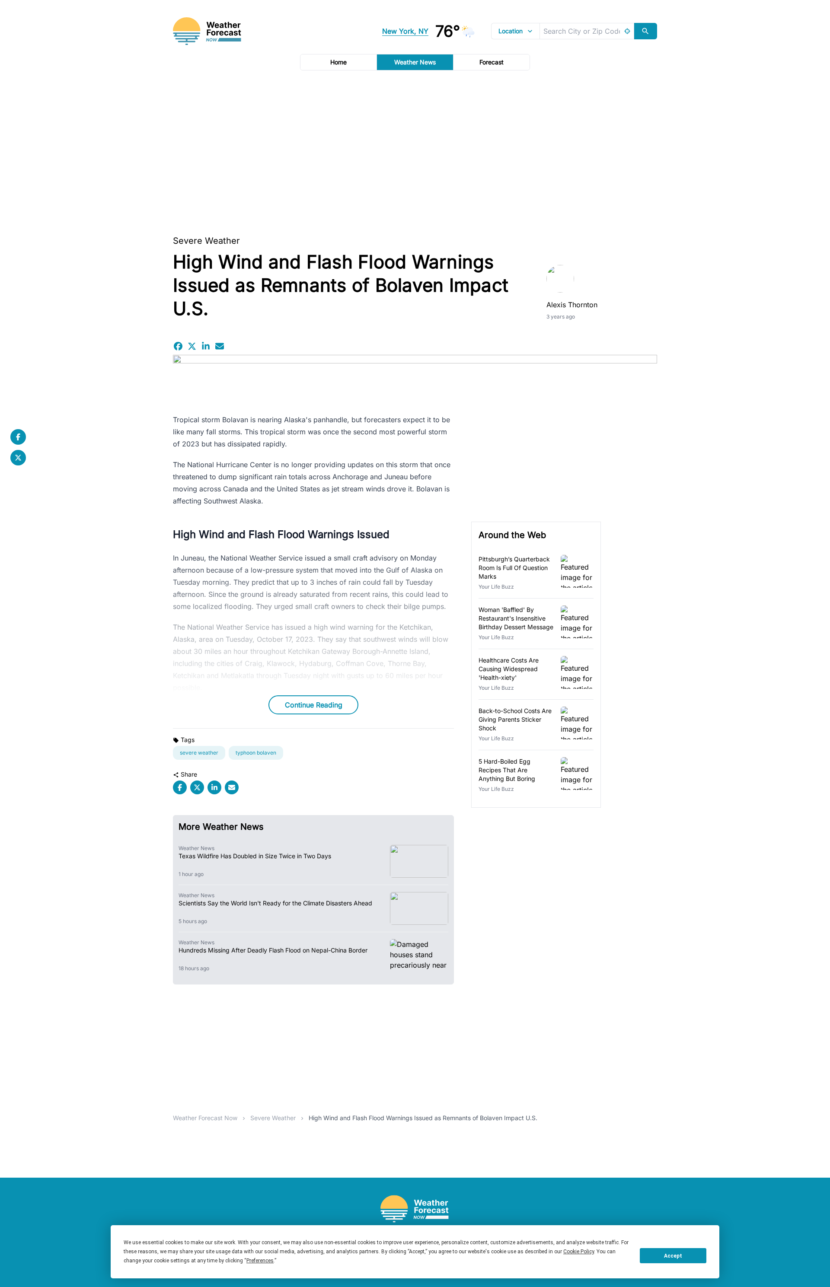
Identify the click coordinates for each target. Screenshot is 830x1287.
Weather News (415, 62)
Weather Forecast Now (205, 1117)
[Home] (415, 1209)
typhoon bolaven (256, 752)
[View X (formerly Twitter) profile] (18, 457)
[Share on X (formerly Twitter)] (192, 346)
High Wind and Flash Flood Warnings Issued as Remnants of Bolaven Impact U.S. (423, 1117)
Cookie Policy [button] (578, 1252)
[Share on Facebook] (178, 346)
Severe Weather (206, 241)
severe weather (199, 752)
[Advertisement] (415, 149)
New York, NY (405, 31)
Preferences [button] (260, 1261)
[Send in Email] (219, 346)
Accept (673, 1256)
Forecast (491, 62)
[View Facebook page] (18, 437)
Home (338, 62)
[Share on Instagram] (206, 346)
